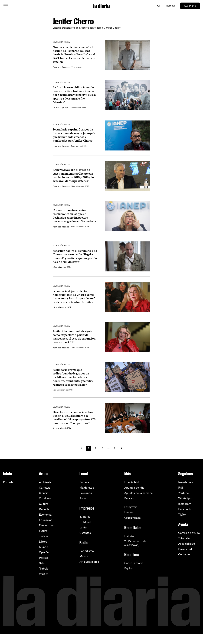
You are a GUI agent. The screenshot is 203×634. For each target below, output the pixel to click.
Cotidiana (45, 498)
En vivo (129, 498)
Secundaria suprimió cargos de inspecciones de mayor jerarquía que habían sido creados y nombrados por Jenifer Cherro (74, 135)
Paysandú (85, 493)
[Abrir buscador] (158, 6)
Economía (45, 514)
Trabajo (44, 568)
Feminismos (46, 525)
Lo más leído (132, 482)
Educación (45, 520)
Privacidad (185, 549)
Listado (129, 536)
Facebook (184, 509)
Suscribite (190, 5)
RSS (181, 487)
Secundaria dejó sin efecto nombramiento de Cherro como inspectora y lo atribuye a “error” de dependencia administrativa (74, 296)
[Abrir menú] (5, 5)
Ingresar (170, 5)
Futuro (43, 531)
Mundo (43, 547)
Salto (82, 498)
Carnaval (44, 487)
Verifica (44, 574)
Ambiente (45, 482)
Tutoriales (184, 538)
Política (43, 558)
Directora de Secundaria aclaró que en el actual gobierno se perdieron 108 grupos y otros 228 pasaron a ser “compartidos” (74, 417)
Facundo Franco (61, 67)
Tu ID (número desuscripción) (135, 543)
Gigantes (85, 533)
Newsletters (185, 482)
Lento (83, 527)
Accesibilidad (186, 543)
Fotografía (131, 507)
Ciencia (43, 493)
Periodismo (86, 551)
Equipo (128, 568)
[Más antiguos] (121, 448)
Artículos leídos (89, 562)
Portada (8, 482)
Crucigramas (132, 518)
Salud (42, 563)
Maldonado (86, 487)
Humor (128, 512)
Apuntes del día (134, 487)
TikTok (182, 514)
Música (83, 556)
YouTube (183, 493)
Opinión (44, 552)
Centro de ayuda (189, 533)
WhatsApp (184, 498)
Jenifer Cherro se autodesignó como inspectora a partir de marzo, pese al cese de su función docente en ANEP (74, 336)
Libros (43, 541)
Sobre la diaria (133, 563)
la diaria (84, 516)
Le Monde (85, 522)
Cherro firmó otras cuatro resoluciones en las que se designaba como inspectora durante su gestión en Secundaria (74, 215)
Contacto (184, 554)
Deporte (44, 509)
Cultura (43, 504)
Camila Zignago (60, 107)
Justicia (44, 536)
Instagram (184, 504)
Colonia (84, 482)
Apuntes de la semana (138, 493)
